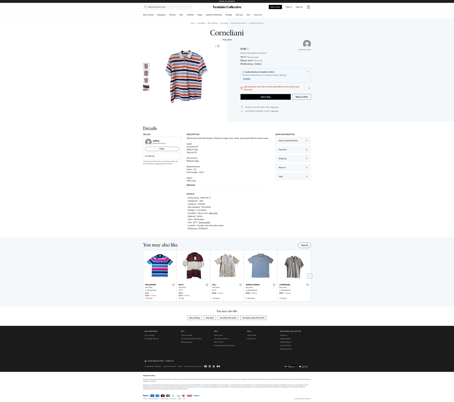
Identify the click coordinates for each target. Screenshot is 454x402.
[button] (308, 7)
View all (304, 245)
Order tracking (186, 335)
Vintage (228, 14)
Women (172, 14)
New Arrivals (148, 14)
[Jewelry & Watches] (224, 15)
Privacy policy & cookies (193, 366)
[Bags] (204, 15)
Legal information (169, 366)
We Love (239, 14)
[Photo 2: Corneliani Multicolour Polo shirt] (146, 73)
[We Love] (245, 15)
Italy (184, 399)
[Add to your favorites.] (173, 284)
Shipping (283, 158)
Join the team (285, 345)
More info (258, 60)
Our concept (149, 335)
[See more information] (309, 88)
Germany (173, 399)
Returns (282, 167)
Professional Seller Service (224, 345)
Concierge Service (151, 338)
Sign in (289, 7)
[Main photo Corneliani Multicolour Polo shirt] (146, 66)
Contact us (251, 338)
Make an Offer (302, 96)
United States (165, 399)
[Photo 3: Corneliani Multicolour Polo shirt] (146, 80)
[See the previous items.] (144, 275)
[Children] (196, 15)
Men (181, 14)
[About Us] (264, 15)
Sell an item (275, 7)
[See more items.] (309, 275)
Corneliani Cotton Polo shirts (253, 318)
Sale (248, 14)
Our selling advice (221, 338)
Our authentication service (191, 338)
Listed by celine (304, 49)
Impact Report (285, 342)
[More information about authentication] (308, 71)
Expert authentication (288, 140)
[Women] (178, 15)
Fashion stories (286, 349)
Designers (161, 14)
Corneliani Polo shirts (238, 23)
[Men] (185, 15)
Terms (180, 366)
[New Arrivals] (155, 15)
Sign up (299, 7)
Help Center (251, 335)
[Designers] (167, 15)
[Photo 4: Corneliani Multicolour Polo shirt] (146, 87)
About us (283, 335)
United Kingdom (154, 399)
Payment (282, 149)
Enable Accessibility (227, 1)
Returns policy (186, 342)
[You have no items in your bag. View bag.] (308, 7)
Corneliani (201, 23)
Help (281, 176)
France (145, 399)
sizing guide (252, 57)
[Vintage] (234, 15)
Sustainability (285, 338)
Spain (179, 399)
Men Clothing (213, 23)
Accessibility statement (153, 366)
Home (193, 23)
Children (190, 14)
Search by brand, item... (157, 7)
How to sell (218, 335)
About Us (258, 14)
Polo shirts (224, 23)
